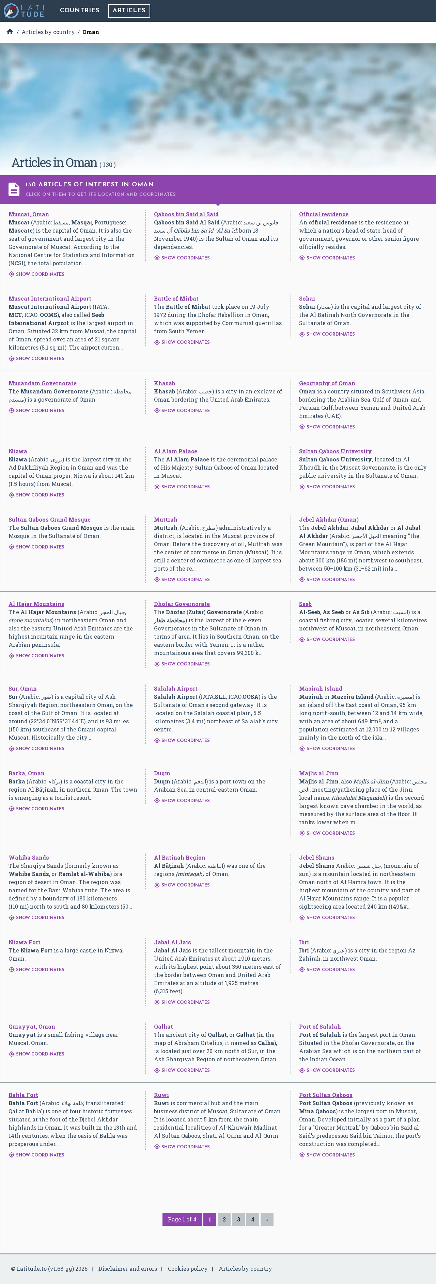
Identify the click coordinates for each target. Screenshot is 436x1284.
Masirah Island (320, 688)
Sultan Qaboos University (335, 451)
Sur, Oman (23, 688)
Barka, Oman (27, 773)
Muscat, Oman (29, 214)
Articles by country (245, 1268)
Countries (79, 11)
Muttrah (165, 519)
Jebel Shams (316, 857)
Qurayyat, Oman (32, 1026)
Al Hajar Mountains (36, 603)
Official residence (323, 214)
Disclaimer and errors (127, 1268)
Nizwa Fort (25, 942)
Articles (129, 11)
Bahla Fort (23, 1094)
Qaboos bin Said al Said (186, 214)
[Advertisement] (218, 102)
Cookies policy (188, 1268)
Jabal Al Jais (172, 942)
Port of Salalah (320, 1026)
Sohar (307, 298)
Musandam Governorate (43, 383)
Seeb (305, 603)
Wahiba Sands (29, 857)
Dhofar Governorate (182, 603)
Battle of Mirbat (176, 298)
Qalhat (163, 1026)
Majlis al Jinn (319, 773)
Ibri (304, 942)
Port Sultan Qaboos (326, 1094)
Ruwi (161, 1094)
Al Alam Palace (175, 451)
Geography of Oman (327, 383)
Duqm (162, 773)
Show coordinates (36, 274)
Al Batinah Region (179, 857)
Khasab (164, 383)
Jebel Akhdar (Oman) (329, 519)
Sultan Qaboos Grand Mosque (50, 519)
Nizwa (18, 451)
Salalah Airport (176, 688)
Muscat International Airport (50, 298)
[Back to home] (24, 11)
